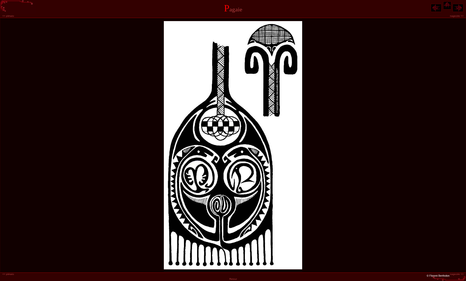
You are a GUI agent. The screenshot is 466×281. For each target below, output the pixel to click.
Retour (233, 279)
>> (457, 16)
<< (8, 16)
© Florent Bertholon (438, 275)
